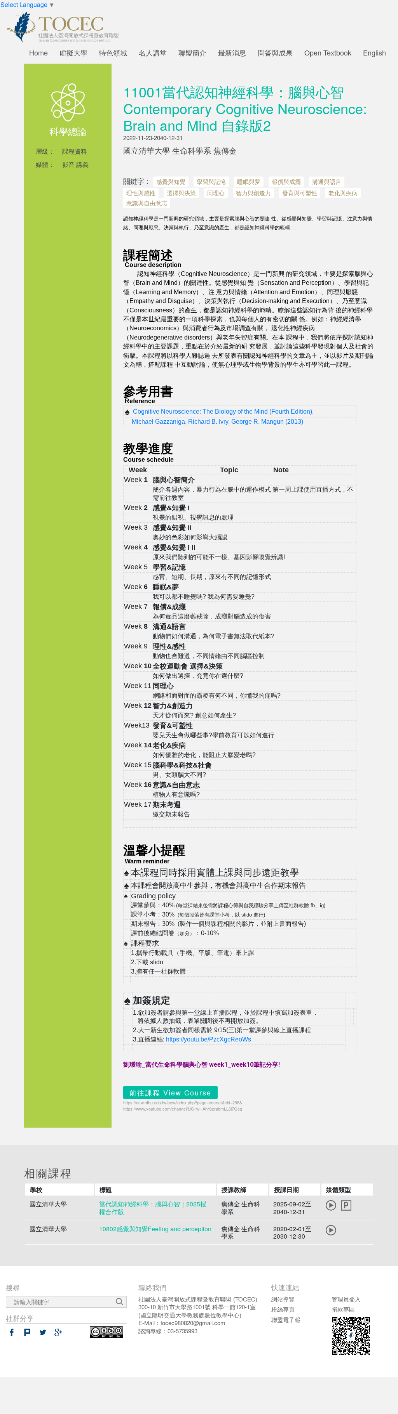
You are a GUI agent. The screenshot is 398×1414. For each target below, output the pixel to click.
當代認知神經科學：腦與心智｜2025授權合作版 (152, 1207)
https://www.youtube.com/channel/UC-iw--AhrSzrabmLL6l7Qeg (182, 1109)
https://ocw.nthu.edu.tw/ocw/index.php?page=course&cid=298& (182, 1102)
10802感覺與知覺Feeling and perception (155, 1228)
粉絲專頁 (283, 1309)
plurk (27, 1332)
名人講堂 (153, 52)
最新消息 (232, 52)
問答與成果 (275, 52)
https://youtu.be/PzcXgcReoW (207, 1039)
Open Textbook (327, 52)
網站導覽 (283, 1299)
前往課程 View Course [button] (170, 1092)
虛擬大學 (73, 52)
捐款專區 (343, 1309)
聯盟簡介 (192, 52)
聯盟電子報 (285, 1319)
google (58, 1332)
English (374, 52)
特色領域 (113, 52)
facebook (11, 1332)
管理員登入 (346, 1299)
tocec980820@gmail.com (193, 1323)
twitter (43, 1332)
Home (38, 52)
